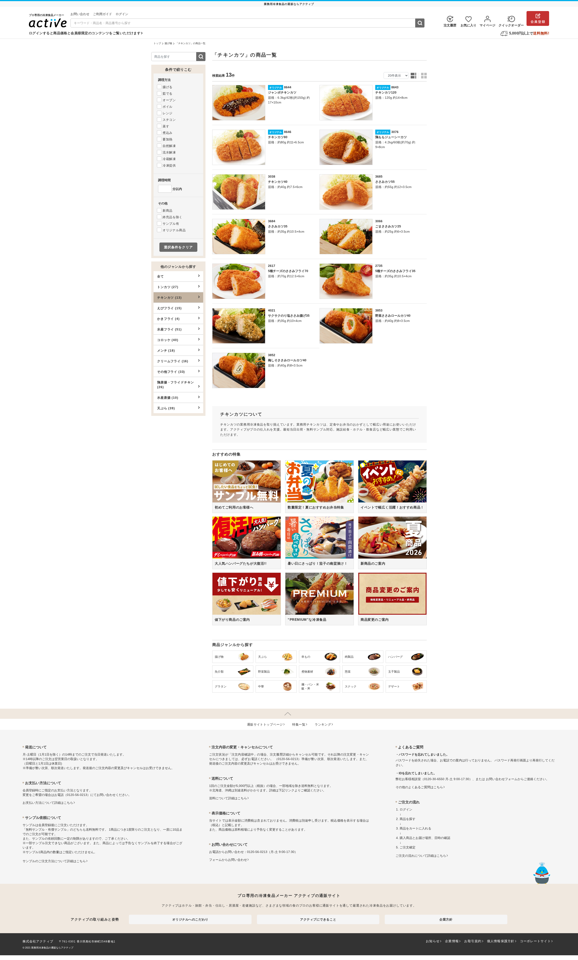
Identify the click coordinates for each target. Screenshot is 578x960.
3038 (271, 176)
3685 (378, 176)
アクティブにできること (318, 919)
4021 (271, 310)
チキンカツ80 (277, 137)
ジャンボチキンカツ (282, 92)
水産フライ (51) (169, 329)
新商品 (167, 210)
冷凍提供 (169, 165)
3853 (378, 310)
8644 (287, 87)
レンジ (167, 113)
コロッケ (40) (167, 340)
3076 (395, 132)
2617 (271, 266)
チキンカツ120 (385, 92)
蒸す (166, 126)
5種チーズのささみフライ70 (288, 271)
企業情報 (452, 941)
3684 (271, 221)
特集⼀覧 (298, 724)
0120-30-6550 (434, 779)
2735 (378, 266)
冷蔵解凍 (169, 159)
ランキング (323, 724)
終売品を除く (172, 217)
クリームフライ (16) (172, 361)
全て (160, 276)
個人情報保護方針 (501, 941)
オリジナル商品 (174, 230)
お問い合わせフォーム (501, 779)
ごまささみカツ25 (388, 226)
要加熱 (167, 139)
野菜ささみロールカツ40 (392, 315)
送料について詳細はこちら (228, 798)
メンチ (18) (166, 350)
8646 (287, 132)
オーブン (169, 100)
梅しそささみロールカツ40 (287, 360)
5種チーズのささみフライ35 (395, 271)
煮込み (167, 133)
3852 (271, 355)
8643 (395, 87)
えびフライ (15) (169, 308)
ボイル (167, 106)
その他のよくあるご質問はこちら (419, 787)
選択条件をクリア (178, 247)
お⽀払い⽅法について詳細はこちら (48, 802)
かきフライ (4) (168, 319)
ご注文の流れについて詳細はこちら (421, 855)
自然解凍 (169, 146)
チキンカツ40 (277, 181)
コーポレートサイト (535, 941)
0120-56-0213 (77, 795)
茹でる (167, 93)
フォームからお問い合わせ (228, 859)
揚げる (167, 87)
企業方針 (445, 919)
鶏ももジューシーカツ (391, 137)
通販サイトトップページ (265, 724)
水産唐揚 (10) (167, 397)
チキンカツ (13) (169, 297)
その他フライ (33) (171, 371)
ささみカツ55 (385, 181)
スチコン (169, 119)
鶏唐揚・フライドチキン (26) (175, 384)
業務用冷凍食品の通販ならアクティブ (52, 947)
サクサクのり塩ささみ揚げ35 (289, 315)
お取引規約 (472, 941)
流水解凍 (169, 152)
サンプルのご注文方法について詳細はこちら (54, 861)
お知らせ (433, 941)
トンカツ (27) (167, 287)
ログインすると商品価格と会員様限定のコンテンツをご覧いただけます (84, 33)
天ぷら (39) (166, 408)
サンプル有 (171, 223)
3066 (378, 221)
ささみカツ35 (277, 226)
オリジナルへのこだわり (190, 919)
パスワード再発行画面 (510, 760)
